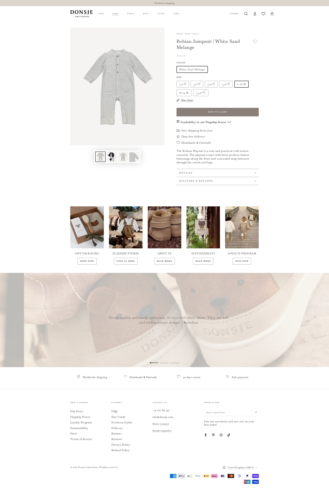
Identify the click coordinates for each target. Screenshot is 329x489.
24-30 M (201, 92)
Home (179, 34)
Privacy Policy (120, 444)
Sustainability (79, 428)
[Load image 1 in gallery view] (100, 157)
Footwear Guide (121, 422)
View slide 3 (174, 360)
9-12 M (226, 84)
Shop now (87, 261)
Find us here (126, 261)
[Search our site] (245, 13)
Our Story (76, 411)
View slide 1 (154, 360)
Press (73, 433)
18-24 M (184, 92)
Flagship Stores (80, 417)
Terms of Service (81, 439)
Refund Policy (120, 450)
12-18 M (241, 84)
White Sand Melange (192, 69)
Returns (116, 433)
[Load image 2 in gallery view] (112, 157)
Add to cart (218, 112)
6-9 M (211, 84)
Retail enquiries (162, 430)
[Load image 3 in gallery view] (123, 157)
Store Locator (161, 423)
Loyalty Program (81, 422)
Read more (164, 261)
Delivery (117, 428)
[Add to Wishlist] (255, 41)
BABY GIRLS (191, 34)
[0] (263, 13)
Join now (242, 261)
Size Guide (118, 417)
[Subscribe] (257, 412)
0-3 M (182, 84)
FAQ (114, 411)
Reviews (116, 439)
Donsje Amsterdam (88, 467)
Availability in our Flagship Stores (203, 122)
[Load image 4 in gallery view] (134, 157)
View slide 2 (164, 360)
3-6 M (196, 84)
